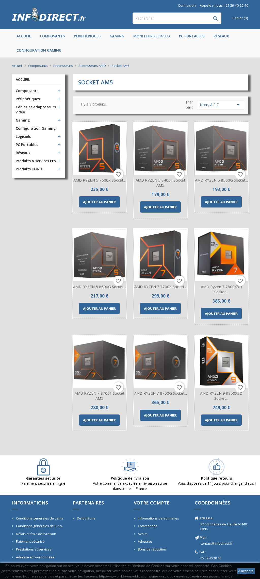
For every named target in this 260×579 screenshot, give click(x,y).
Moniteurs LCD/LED (151, 36)
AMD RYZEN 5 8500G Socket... (221, 180)
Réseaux (221, 36)
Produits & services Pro (36, 160)
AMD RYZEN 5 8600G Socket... (99, 286)
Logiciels (23, 136)
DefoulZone (85, 518)
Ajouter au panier (99, 202)
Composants (52, 36)
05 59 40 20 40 (210, 558)
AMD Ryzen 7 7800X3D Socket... (221, 289)
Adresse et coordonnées (34, 557)
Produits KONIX (29, 169)
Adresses (145, 541)
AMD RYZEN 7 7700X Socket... (160, 286)
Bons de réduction (151, 549)
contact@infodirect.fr (216, 543)
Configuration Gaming (39, 50)
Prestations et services (33, 549)
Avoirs (142, 533)
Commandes (147, 526)
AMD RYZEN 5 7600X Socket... (99, 180)
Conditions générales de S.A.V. (39, 526)
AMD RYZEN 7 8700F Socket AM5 (99, 396)
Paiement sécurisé (30, 541)
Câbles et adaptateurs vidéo (36, 109)
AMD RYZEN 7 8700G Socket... (160, 393)
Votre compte (152, 503)
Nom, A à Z (220, 105)
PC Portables (191, 36)
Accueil (24, 36)
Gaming (117, 36)
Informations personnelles (158, 518)
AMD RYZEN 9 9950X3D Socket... (221, 396)
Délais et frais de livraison (35, 533)
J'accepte (246, 571)
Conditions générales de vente (39, 518)
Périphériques (87, 36)
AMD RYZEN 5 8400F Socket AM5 (160, 182)
